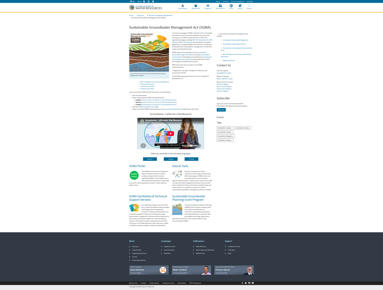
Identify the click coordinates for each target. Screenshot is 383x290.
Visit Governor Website (135, 273)
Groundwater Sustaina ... (243, 128)
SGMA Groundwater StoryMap (148, 107)
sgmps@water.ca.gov (224, 73)
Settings (250, 1)
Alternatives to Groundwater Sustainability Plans (236, 49)
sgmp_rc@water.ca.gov (225, 79)
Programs (207, 8)
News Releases (201, 246)
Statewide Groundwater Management (160, 15)
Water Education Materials (205, 250)
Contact (225, 1)
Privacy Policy (154, 283)
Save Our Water (169, 250)
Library (240, 8)
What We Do (196, 8)
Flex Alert (167, 253)
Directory (135, 246)
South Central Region (224, 89)
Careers (134, 257)
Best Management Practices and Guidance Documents (236, 55)
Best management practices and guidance (154, 82)
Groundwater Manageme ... (226, 136)
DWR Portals (200, 253)
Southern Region (222, 91)
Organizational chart (139, 253)
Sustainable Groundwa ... (225, 128)
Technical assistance (147, 86)
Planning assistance (147, 84)
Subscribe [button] (221, 110)
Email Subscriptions (139, 260)
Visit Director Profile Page (221, 273)
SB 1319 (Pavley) (186, 42)
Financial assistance (147, 89)
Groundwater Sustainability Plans (234, 44)
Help (229, 253)
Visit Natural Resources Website (180, 273)
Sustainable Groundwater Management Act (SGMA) (232, 35)
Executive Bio (136, 250)
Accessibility (182, 283)
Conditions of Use (234, 246)
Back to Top (133, 283)
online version (146, 100)
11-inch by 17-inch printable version (164, 100)
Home (131, 15)
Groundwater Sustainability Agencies (235, 40)
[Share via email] (153, 1)
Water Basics (182, 8)
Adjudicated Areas (229, 60)
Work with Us (220, 8)
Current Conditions (237, 1)
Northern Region (222, 84)
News (231, 8)
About (218, 1)
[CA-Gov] (132, 1)
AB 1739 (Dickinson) (199, 40)
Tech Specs (231, 250)
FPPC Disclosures (195, 283)
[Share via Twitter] (149, 1)
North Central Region (224, 86)
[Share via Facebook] (144, 1)
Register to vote (169, 246)
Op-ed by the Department (173, 109)
